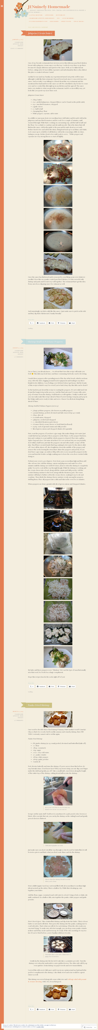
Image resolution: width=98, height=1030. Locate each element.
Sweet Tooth (66, 21)
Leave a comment (17, 48)
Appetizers (49, 15)
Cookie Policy (40, 1027)
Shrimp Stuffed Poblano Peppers (45, 341)
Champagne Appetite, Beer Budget (41, 18)
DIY (58, 18)
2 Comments (18, 357)
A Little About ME (35, 15)
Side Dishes (54, 21)
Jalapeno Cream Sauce (40, 33)
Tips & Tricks (79, 21)
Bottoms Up (60, 15)
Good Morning (68, 18)
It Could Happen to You (38, 21)
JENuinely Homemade (49, 6)
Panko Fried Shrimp (38, 705)
